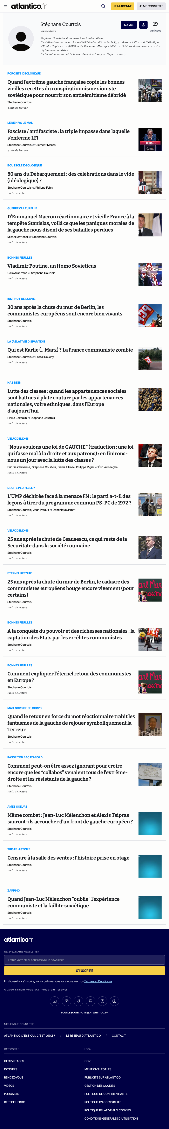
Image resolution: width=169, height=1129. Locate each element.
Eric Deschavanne (18, 467)
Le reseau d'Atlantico (83, 1035)
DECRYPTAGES (14, 1061)
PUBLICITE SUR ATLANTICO (102, 1077)
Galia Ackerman (17, 273)
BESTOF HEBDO (14, 1102)
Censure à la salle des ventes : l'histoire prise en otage (68, 858)
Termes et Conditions (98, 981)
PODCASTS (11, 1094)
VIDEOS (9, 1085)
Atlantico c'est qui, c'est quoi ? (29, 1035)
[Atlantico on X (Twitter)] (66, 1001)
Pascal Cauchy (44, 357)
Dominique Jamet (64, 509)
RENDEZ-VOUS (13, 1077)
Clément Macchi (45, 145)
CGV (87, 1061)
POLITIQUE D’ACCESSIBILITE (102, 1102)
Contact (119, 1035)
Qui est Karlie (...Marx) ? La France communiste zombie (70, 350)
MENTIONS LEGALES (97, 1069)
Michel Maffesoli (17, 236)
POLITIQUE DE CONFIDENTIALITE (106, 1094)
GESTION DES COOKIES (99, 1085)
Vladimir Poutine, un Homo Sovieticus (51, 266)
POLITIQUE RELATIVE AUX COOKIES (107, 1110)
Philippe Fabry (44, 187)
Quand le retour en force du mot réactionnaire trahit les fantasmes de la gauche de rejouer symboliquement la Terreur (71, 723)
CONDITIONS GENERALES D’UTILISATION (111, 1118)
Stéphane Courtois (19, 102)
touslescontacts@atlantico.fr (84, 1012)
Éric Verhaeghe (108, 467)
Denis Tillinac (66, 467)
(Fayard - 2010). (97, 54)
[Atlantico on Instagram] (102, 1001)
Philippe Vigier (85, 467)
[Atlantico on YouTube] (114, 1001)
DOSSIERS (10, 1069)
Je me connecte (151, 6)
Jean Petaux (41, 509)
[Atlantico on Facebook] (78, 1001)
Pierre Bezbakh (17, 418)
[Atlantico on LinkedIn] (90, 1001)
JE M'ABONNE (123, 6)
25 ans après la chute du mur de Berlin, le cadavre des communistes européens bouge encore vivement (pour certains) (70, 588)
